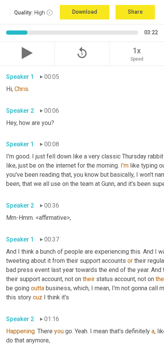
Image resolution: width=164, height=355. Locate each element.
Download (84, 12)
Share (135, 12)
